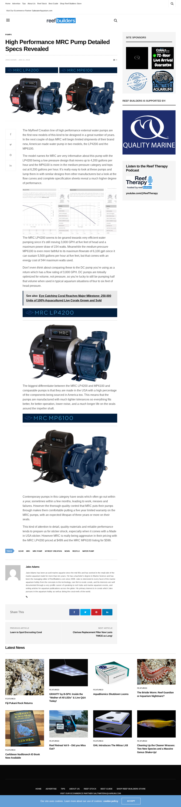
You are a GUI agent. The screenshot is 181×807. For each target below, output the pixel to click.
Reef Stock (42, 3)
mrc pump (37, 551)
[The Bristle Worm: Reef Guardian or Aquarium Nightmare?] (156, 672)
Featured (10, 699)
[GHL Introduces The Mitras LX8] (112, 724)
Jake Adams (11, 60)
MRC (28, 551)
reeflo (76, 551)
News (67, 551)
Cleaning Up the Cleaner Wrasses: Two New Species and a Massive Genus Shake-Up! (156, 749)
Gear (21, 551)
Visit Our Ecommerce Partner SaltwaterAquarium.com (29, 11)
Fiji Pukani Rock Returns (19, 703)
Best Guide (53, 3)
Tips (24, 3)
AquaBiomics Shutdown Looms (111, 694)
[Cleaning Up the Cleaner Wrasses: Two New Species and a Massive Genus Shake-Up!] (156, 724)
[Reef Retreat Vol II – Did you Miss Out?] (68, 724)
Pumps (8, 35)
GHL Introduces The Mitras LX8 (110, 745)
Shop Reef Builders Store (70, 3)
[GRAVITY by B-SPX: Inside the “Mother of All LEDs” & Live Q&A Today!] (68, 672)
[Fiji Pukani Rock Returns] (24, 677)
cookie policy (110, 801)
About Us (32, 3)
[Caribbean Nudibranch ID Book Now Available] (24, 728)
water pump (88, 551)
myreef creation (53, 551)
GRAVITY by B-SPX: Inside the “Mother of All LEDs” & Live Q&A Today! (67, 697)
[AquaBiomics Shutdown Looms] (112, 672)
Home (7, 3)
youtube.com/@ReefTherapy (142, 193)
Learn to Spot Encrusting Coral (26, 632)
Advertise (16, 3)
